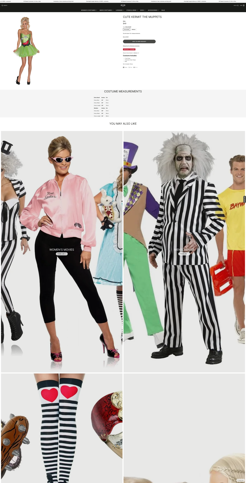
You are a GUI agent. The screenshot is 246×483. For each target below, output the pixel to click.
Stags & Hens (131, 10)
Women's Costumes (88, 10)
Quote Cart (244, 199)
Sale (163, 10)
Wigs (142, 10)
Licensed (119, 10)
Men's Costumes (106, 10)
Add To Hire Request (139, 41)
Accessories (152, 10)
